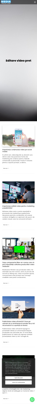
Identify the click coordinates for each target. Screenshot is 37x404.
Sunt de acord (18, 378)
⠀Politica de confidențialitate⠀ (19, 382)
